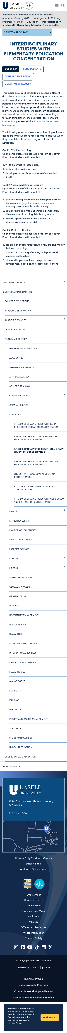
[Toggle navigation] (57, 5)
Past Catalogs (11, 766)
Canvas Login (33, 905)
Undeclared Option (20, 747)
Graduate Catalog (14, 282)
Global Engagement (21, 586)
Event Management (20, 539)
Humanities (15, 633)
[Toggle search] (63, 5)
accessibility (23, 967)
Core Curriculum (15, 329)
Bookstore (33, 916)
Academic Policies (15, 320)
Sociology (15, 728)
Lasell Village (33, 863)
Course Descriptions (18, 76)
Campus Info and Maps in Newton (33, 991)
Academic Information (18, 310)
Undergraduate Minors (23, 348)
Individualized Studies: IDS (24, 643)
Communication (18, 395)
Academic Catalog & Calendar (36, 14)
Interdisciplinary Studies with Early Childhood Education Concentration (36, 425)
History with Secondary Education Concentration (34, 488)
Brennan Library (33, 900)
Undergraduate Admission (20, 756)
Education (33, 21)
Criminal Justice (18, 404)
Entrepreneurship (19, 520)
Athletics (33, 922)
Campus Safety (33, 938)
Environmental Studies (22, 530)
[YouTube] (30, 947)
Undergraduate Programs (33, 985)
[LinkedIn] (44, 947)
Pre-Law (14, 699)
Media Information (33, 932)
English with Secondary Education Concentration (34, 475)
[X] (50, 947)
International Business (22, 652)
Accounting (16, 357)
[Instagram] (16, 947)
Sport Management (20, 737)
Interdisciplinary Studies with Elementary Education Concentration (31, 23)
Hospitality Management (23, 615)
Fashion (13, 558)
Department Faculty (18, 83)
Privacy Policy (14, 1022)
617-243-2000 (18, 813)
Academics (8, 14)
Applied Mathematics (21, 367)
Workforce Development (33, 869)
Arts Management (20, 376)
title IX (36, 967)
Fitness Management (21, 577)
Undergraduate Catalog (47, 18)
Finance (13, 567)
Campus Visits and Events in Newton (33, 997)
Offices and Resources (33, 927)
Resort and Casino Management (28, 718)
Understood (49, 1017)
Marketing (15, 690)
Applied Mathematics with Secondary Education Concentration (36, 463)
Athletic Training (19, 386)
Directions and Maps (33, 911)
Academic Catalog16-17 (16, 18)
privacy (46, 967)
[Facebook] (23, 947)
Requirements (32, 69)
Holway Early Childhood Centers (33, 858)
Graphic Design (18, 596)
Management (17, 681)
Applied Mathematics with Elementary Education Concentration (36, 438)
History (14, 605)
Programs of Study (13, 21)
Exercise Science (19, 549)
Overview (11, 69)
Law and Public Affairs (22, 662)
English (13, 511)
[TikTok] (37, 947)
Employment (33, 894)
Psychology (16, 709)
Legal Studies (17, 671)
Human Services (18, 624)
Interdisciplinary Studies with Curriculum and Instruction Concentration (39, 500)
